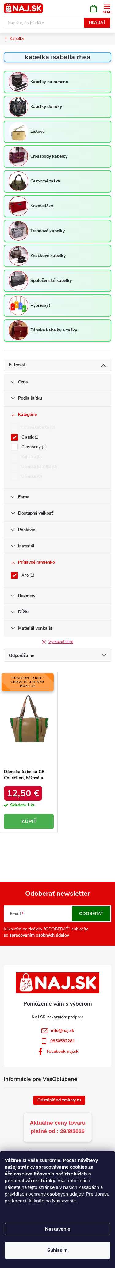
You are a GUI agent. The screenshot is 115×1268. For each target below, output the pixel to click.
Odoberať (91, 914)
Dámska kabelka (38, 466)
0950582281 (62, 1041)
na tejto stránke (38, 1187)
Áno (27, 575)
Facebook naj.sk (63, 1051)
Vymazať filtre (60, 642)
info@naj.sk (62, 1030)
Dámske (31, 476)
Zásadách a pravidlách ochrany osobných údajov (54, 1190)
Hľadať (97, 22)
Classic (29, 437)
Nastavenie (57, 1229)
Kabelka (30, 457)
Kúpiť (28, 821)
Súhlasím (57, 1250)
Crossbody (33, 447)
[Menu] (107, 8)
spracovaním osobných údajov (39, 935)
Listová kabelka (37, 427)
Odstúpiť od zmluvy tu (59, 1100)
